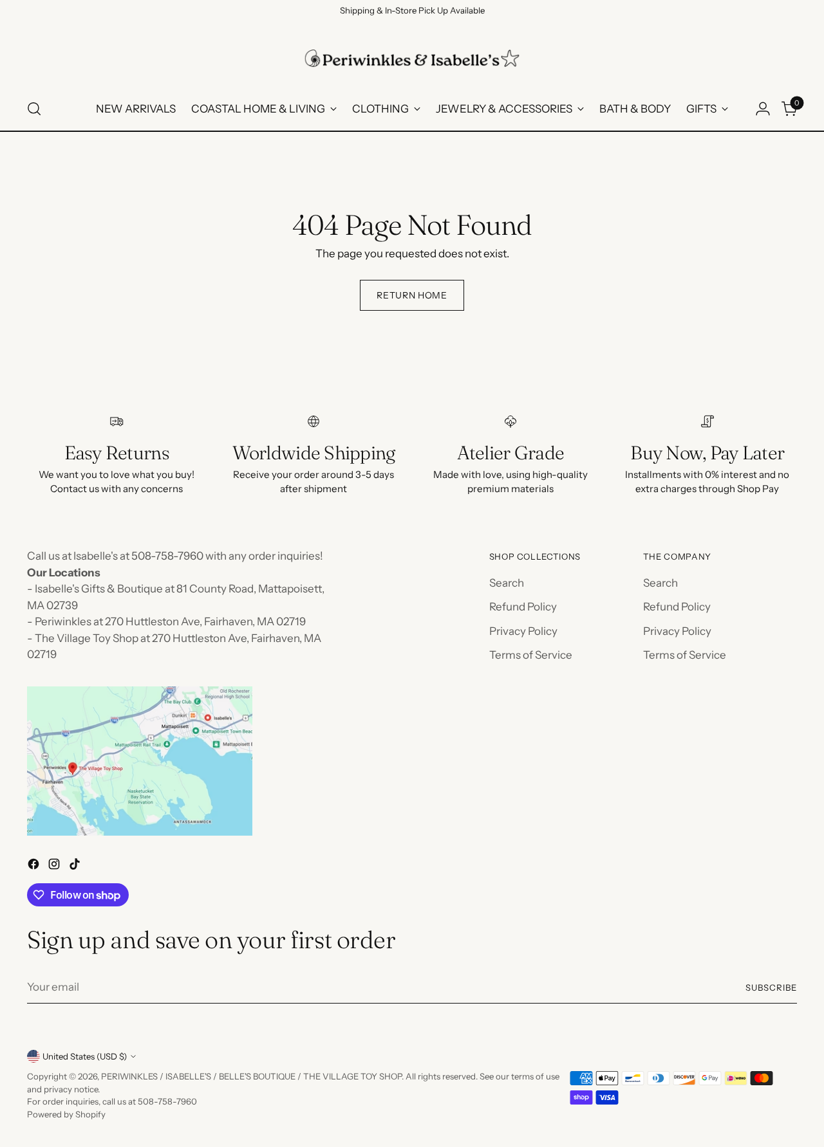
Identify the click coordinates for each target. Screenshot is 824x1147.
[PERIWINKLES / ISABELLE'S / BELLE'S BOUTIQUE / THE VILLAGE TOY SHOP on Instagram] (55, 867)
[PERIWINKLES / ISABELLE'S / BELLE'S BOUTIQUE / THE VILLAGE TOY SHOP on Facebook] (34, 867)
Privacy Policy (523, 631)
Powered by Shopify (66, 1114)
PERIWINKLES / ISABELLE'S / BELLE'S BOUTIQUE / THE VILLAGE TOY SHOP (251, 1076)
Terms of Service (530, 654)
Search (506, 582)
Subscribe (771, 987)
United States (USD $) (84, 1056)
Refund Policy (523, 606)
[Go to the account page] (763, 109)
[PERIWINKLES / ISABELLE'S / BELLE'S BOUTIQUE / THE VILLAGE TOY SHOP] (412, 58)
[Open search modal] (34, 109)
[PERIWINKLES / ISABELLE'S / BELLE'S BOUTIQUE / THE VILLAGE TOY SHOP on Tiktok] (76, 867)
